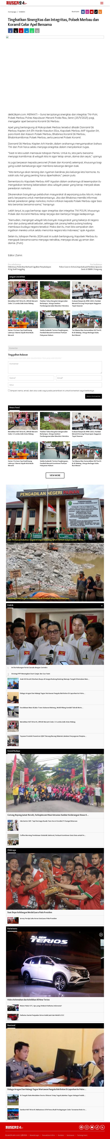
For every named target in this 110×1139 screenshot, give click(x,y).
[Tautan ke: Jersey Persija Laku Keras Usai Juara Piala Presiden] (13, 920)
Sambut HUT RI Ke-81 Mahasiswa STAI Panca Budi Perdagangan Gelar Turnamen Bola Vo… (53, 1109)
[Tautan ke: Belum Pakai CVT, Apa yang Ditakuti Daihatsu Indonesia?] (13, 1007)
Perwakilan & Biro (48, 1135)
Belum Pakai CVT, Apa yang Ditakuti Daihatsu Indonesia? (41, 1006)
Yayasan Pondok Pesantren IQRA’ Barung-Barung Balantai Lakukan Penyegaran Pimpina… (53, 736)
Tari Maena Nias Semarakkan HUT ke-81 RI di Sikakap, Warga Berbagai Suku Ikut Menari (86, 332)
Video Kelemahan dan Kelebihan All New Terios (28, 999)
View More (55, 475)
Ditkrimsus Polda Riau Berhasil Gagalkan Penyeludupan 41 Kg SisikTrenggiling (29, 266)
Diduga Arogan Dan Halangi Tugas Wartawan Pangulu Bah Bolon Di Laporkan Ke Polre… (52, 693)
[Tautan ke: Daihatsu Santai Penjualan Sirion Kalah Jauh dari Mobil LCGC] (13, 1016)
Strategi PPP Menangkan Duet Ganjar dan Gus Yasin (30, 674)
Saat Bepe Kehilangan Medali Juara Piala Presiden (29, 912)
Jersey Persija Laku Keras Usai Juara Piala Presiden (38, 918)
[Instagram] (87, 12)
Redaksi (61, 1135)
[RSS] (100, 12)
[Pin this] (21, 30)
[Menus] (102, 3)
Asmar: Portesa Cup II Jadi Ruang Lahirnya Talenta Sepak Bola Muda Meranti (20, 332)
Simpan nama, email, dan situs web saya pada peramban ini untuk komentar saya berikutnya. (52, 390)
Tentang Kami (82, 1135)
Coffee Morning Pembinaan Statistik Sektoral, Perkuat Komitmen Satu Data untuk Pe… (53, 835)
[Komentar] (37, 30)
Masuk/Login (34, 1135)
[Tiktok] (96, 12)
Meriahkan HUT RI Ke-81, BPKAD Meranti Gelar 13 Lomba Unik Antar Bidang (23, 432)
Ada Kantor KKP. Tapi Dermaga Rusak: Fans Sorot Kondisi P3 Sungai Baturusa (48, 821)
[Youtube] (92, 12)
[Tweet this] (15, 30)
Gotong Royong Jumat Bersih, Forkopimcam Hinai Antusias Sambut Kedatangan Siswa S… (48, 815)
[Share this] (10, 30)
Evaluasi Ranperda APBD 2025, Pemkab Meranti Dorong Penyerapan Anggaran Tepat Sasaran (86, 303)
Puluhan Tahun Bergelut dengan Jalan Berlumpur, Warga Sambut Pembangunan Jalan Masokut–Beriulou (54, 303)
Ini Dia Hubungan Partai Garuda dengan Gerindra (29, 667)
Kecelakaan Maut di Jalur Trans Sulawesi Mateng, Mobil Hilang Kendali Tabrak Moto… (51, 707)
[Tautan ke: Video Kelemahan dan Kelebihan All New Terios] (55, 964)
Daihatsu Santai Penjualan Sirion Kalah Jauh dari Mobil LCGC (42, 1015)
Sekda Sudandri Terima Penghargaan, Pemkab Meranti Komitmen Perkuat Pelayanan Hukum (54, 332)
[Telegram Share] (26, 30)
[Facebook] (83, 12)
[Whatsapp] (32, 30)
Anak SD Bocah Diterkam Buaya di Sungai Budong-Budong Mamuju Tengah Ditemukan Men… (54, 679)
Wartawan (70, 1135)
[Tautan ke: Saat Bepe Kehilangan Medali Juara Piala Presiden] (55, 881)
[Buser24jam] (21, 2)
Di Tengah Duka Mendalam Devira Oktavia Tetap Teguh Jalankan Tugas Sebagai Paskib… (53, 1095)
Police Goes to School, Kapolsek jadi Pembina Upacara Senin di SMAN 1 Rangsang (80, 266)
